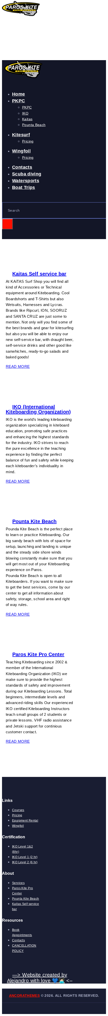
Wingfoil (18, 826)
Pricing (17, 815)
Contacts (18, 940)
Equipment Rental (25, 820)
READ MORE (18, 366)
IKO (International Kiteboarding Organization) (38, 409)
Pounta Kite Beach (34, 521)
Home (7, 45)
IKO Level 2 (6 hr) (25, 862)
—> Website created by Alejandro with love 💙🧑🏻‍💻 (37, 977)
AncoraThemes (24, 996)
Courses (18, 810)
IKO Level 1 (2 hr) (25, 857)
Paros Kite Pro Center (38, 654)
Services (18, 883)
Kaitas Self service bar (39, 274)
